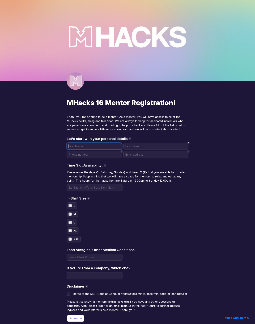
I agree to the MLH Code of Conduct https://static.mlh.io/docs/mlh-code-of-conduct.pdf (130, 293)
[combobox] (94, 154)
